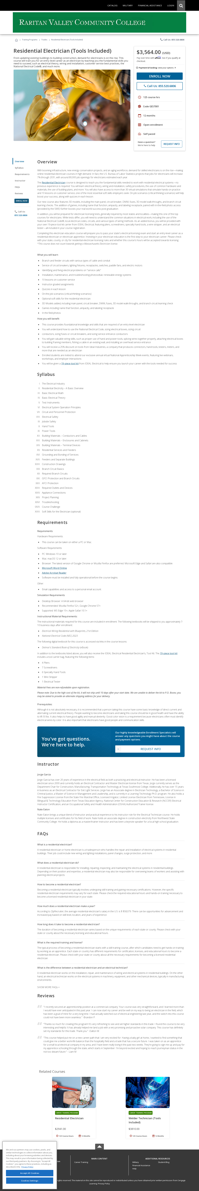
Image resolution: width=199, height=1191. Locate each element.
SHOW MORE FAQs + (48, 987)
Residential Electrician (53, 182)
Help (134, 1168)
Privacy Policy (104, 1183)
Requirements (22, 174)
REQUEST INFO (172, 144)
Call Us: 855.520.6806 (172, 39)
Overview (19, 161)
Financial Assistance (141, 1165)
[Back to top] (99, 1157)
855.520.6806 (20, 215)
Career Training (81, 1162)
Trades (44, 39)
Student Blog (163, 1162)
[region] (29, 1165)
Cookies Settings (29, 1180)
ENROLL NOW (159, 76)
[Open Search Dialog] (181, 5)
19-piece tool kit (70, 363)
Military (135, 1162)
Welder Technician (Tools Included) (145, 1120)
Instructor (20, 180)
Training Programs (29, 39)
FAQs (17, 187)
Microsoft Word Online (54, 568)
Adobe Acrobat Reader (54, 572)
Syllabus (19, 167)
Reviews (19, 193)
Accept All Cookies (29, 1173)
